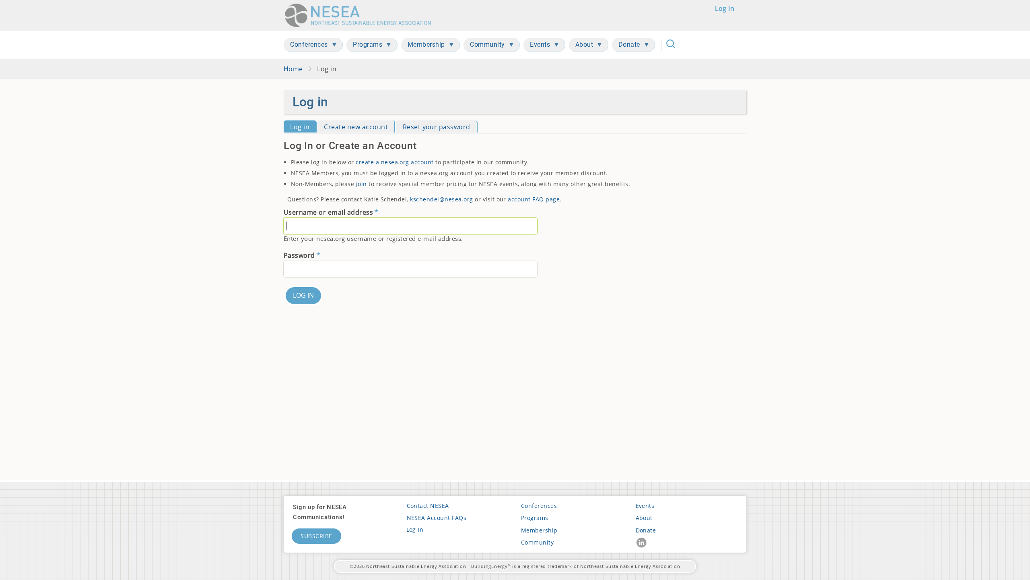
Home (293, 68)
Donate (646, 530)
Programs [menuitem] (364, 46)
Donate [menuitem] (626, 46)
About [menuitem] (581, 46)
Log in (724, 8)
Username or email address (328, 212)
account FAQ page (534, 199)
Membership (539, 530)
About (644, 518)
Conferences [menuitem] (306, 46)
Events (645, 506)
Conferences (539, 506)
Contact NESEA (428, 506)
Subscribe (316, 536)
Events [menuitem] (536, 46)
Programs (534, 518)
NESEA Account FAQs (437, 518)
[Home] (360, 15)
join (361, 184)
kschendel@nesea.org (441, 199)
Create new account (356, 126)
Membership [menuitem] (423, 46)
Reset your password (436, 126)
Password (299, 255)
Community (537, 542)
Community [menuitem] (484, 46)
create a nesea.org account (395, 162)
